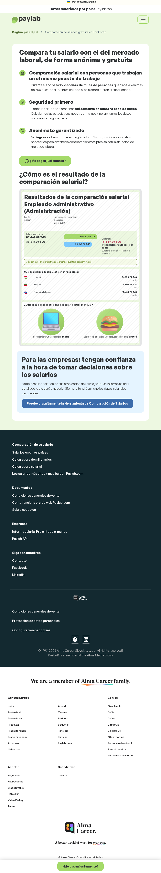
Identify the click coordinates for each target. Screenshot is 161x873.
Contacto (19, 561)
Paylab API (19, 539)
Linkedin (18, 575)
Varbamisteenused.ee (121, 755)
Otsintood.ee (116, 737)
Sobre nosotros (24, 510)
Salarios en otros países (30, 452)
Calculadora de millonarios (32, 459)
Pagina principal (25, 32)
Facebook (19, 568)
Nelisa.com (14, 749)
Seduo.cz (64, 718)
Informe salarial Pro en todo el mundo (39, 532)
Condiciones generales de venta (35, 495)
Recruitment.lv (117, 749)
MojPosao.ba (15, 781)
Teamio (62, 712)
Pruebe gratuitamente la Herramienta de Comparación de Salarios (77, 403)
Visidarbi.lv (114, 730)
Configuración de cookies (31, 630)
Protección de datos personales (36, 621)
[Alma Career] (80, 828)
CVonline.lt (114, 706)
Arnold (62, 706)
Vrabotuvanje (16, 787)
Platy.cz (63, 730)
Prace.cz (13, 724)
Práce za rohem (17, 737)
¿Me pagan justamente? (47, 161)
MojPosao (14, 775)
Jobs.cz (13, 706)
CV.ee (111, 718)
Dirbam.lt (113, 724)
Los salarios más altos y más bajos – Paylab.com (47, 474)
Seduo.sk (63, 724)
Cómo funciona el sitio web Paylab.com (41, 503)
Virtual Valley (15, 800)
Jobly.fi (62, 775)
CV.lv (111, 712)
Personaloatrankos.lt (120, 743)
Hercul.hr (13, 793)
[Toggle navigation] (143, 19)
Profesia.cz (15, 718)
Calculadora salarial (27, 466)
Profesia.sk (15, 712)
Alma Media (95, 655)
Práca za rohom (17, 730)
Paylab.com (65, 743)
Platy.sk (62, 737)
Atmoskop (14, 743)
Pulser (11, 806)
